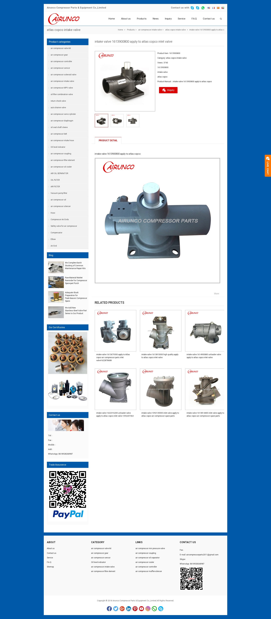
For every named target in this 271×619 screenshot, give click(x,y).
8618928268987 (65, 454)
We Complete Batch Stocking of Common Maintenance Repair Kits (75, 266)
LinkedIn (128, 608)
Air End (54, 246)
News (156, 18)
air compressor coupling (61, 154)
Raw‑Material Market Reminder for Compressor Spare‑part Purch (76, 280)
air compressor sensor (60, 68)
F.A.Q (194, 18)
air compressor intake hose (62, 140)
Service (181, 18)
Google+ (122, 608)
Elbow (53, 239)
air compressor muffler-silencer (149, 571)
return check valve (58, 101)
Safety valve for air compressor (64, 226)
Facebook (109, 608)
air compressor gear (59, 55)
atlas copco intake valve (63, 30)
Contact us (177, 7)
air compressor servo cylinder (63, 114)
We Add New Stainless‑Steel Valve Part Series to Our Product (76, 311)
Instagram (147, 608)
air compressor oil (58, 200)
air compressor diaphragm (62, 121)
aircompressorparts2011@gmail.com (202, 555)
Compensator (56, 233)
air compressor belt (59, 134)
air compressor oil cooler (61, 167)
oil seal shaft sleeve (59, 127)
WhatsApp (154, 608)
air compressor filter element (63, 160)
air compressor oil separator (147, 558)
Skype (160, 608)
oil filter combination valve (62, 94)
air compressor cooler (145, 562)
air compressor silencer (61, 206)
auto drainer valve (58, 107)
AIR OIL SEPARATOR (59, 173)
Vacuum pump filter (59, 193)
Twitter (115, 608)
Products (141, 18)
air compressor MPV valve (62, 88)
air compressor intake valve (150, 30)
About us (126, 18)
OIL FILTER (55, 180)
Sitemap (50, 567)
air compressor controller (61, 61)
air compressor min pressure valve (150, 548)
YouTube (141, 608)
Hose (53, 213)
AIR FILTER (55, 186)
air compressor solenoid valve (63, 75)
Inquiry (168, 18)
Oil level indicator (58, 147)
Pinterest (135, 608)
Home (112, 18)
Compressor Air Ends (60, 219)
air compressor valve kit (61, 48)
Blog (51, 255)
